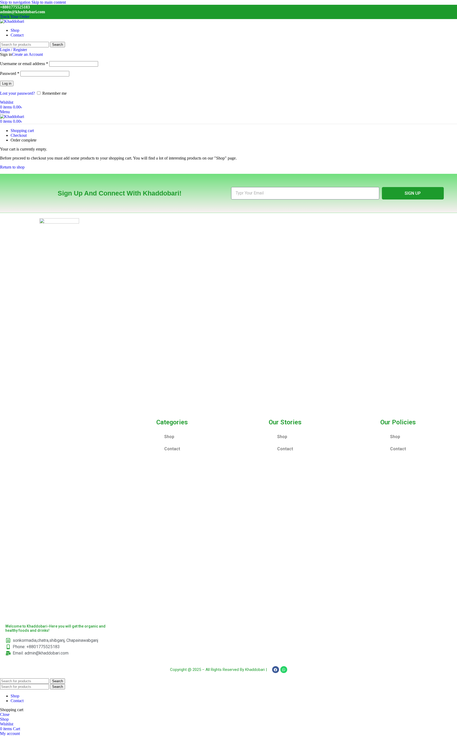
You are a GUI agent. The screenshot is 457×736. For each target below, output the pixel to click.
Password (9, 73)
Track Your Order (14, 16)
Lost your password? (17, 93)
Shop (169, 436)
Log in (6, 83)
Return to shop (12, 167)
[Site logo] (12, 21)
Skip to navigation (15, 2)
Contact (172, 448)
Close (5, 714)
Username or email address (24, 63)
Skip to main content (48, 2)
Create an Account (27, 54)
